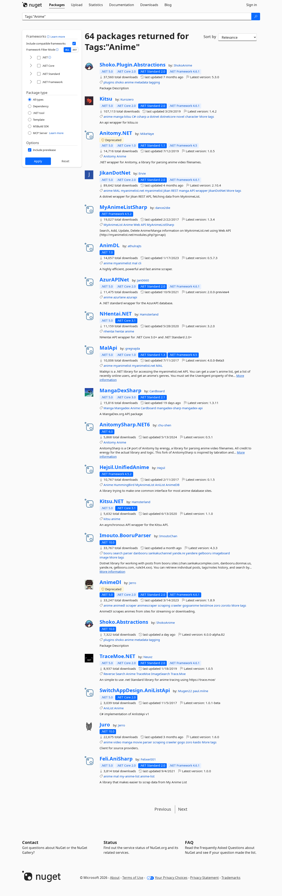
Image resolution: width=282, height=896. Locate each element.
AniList (160, 485)
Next (182, 809)
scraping (164, 605)
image (104, 557)
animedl (119, 605)
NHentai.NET (116, 313)
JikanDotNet (115, 172)
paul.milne (200, 691)
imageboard (221, 553)
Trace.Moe (178, 674)
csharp (141, 116)
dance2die (162, 208)
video (117, 742)
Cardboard (157, 391)
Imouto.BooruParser (125, 535)
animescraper (147, 605)
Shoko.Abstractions (124, 622)
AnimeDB (173, 485)
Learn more (58, 36)
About (115, 877)
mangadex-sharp (169, 408)
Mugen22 (185, 691)
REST (174, 190)
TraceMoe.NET (117, 656)
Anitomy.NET (116, 133)
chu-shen (164, 425)
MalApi (108, 347)
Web (137, 224)
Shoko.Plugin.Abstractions (133, 64)
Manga (109, 408)
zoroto (226, 605)
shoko (119, 82)
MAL (116, 190)
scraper (131, 605)
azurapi (131, 297)
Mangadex (122, 408)
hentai (119, 331)
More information (112, 571)
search (118, 553)
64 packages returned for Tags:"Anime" (137, 41)
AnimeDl (110, 582)
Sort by (210, 36)
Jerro (132, 583)
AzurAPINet (114, 279)
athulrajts (134, 246)
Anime (121, 156)
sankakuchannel (160, 553)
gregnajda (132, 348)
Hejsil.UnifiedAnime (124, 467)
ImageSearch (160, 674)
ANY (75, 49)
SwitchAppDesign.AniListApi (135, 690)
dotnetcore (168, 116)
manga (118, 116)
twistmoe (206, 605)
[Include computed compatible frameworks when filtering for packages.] (74, 43)
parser (128, 553)
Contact (30, 842)
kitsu (127, 116)
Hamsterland (149, 314)
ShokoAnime (183, 65)
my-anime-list (129, 776)
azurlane (119, 297)
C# (134, 116)
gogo (181, 742)
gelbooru (204, 553)
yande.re (178, 553)
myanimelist (154, 190)
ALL (67, 49)
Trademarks (230, 877)
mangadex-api (192, 408)
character (192, 116)
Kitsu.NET (112, 501)
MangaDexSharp (120, 390)
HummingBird (124, 485)
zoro (217, 605)
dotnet (154, 116)
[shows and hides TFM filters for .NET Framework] (30, 82)
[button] (49, 36)
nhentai (109, 331)
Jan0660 (143, 280)
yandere (191, 553)
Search (120, 674)
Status (110, 842)
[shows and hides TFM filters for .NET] (30, 58)
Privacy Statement (204, 877)
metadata (141, 82)
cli (139, 263)
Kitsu (106, 98)
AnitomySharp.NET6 (125, 424)
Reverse (109, 674)
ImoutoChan (168, 536)
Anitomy (110, 156)
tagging (154, 82)
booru (108, 553)
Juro (105, 724)
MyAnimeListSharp (123, 207)
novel (180, 116)
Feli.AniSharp (116, 758)
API (192, 190)
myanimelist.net (132, 190)
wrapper (202, 190)
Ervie (142, 173)
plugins (109, 82)
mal (134, 263)
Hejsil (161, 468)
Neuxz (147, 657)
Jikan (166, 190)
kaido (197, 742)
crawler (176, 605)
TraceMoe (143, 674)
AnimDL (110, 245)
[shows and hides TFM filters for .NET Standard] (30, 74)
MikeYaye (147, 134)
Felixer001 (148, 759)
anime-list (147, 776)
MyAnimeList (113, 224)
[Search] (255, 16)
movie (137, 742)
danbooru (140, 553)
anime (129, 82)
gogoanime (190, 605)
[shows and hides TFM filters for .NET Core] (30, 66)
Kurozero (127, 99)
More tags (206, 116)
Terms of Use (132, 877)
